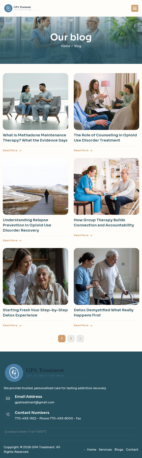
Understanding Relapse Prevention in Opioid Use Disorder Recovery (27, 225)
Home (91, 450)
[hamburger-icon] (134, 8)
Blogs (118, 450)
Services (105, 450)
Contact (132, 450)
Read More (10, 150)
